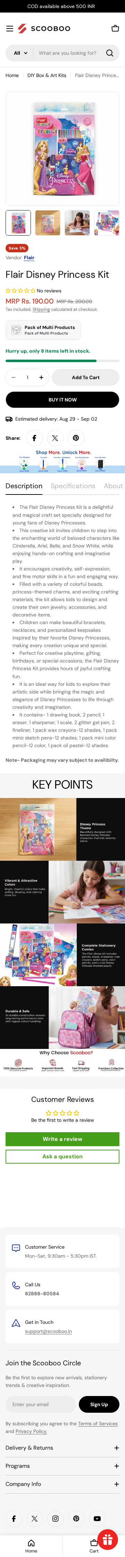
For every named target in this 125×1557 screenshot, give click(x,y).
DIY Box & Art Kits (46, 75)
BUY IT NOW (63, 400)
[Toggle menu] (10, 28)
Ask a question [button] (62, 1156)
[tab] (24, 488)
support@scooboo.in (48, 1331)
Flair (29, 257)
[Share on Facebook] (34, 438)
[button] (21, 290)
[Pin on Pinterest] (76, 438)
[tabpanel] (62, 633)
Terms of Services (98, 1423)
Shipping (41, 309)
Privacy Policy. (31, 1431)
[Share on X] (55, 438)
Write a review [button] (62, 1139)
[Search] (110, 53)
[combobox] (62, 53)
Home (12, 75)
